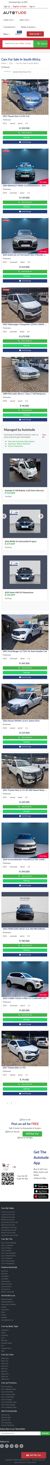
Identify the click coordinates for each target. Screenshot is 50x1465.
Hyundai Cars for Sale (8, 1230)
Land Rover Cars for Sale (9, 1222)
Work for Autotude (7, 1292)
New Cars (24, 20)
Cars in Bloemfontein (8, 1256)
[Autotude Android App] (41, 1186)
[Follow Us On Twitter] (2, 1446)
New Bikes (4, 1279)
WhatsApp (26, 137)
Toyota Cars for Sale (8, 1212)
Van (2, 1345)
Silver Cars (4, 1363)
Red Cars (4, 1371)
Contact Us (5, 1309)
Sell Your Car (32, 1134)
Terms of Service (19, 1462)
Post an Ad (34, 34)
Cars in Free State (7, 1392)
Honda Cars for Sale (8, 1217)
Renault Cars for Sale (8, 1232)
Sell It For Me (5, 1420)
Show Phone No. (26, 132)
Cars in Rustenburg (7, 1263)
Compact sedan (6, 1343)
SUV (2, 1338)
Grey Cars (4, 1366)
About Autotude (6, 1299)
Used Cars (8, 20)
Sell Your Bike (6, 1417)
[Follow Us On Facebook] (7, 1446)
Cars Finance (5, 1289)
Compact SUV (6, 1348)
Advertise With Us (7, 1302)
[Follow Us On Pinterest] (12, 1446)
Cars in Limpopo (6, 1399)
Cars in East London (8, 1261)
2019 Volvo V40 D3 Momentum (19, 593)
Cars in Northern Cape (8, 1402)
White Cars (5, 1358)
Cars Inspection (6, 1422)
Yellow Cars (5, 1379)
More (18, 34)
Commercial (9, 27)
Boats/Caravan (28, 27)
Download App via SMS (18, 2)
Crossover (4, 1335)
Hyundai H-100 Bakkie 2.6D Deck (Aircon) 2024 (26, 491)
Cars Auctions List (7, 1320)
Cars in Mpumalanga (8, 1405)
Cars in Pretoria (6, 1248)
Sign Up (7, 7)
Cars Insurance (6, 1286)
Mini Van (4, 1340)
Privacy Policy (31, 1462)
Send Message (26, 142)
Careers (3, 1307)
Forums (3, 1315)
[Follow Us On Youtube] (21, 1446)
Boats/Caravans (6, 1284)
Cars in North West (7, 1397)
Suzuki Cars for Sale (8, 1214)
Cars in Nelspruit (6, 1258)
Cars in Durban (6, 1250)
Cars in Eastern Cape (8, 1394)
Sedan (3, 1332)
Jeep (2, 1351)
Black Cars (4, 1361)
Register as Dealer (20, 7)
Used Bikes (5, 1276)
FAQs (3, 1312)
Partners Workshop (7, 1425)
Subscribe (45, 1433)
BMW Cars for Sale (7, 1219)
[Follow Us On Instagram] (16, 1446)
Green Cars (5, 1374)
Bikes (6, 34)
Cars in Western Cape (8, 1389)
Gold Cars (4, 1376)
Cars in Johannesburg (8, 1243)
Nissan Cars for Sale (8, 1225)
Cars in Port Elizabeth (8, 1253)
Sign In (32, 7)
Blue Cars (4, 1369)
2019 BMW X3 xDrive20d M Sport (20, 541)
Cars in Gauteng (6, 1386)
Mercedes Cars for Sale (9, 1227)
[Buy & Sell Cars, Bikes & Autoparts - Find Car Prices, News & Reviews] (15, 12)
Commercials (5, 1281)
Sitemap (4, 1317)
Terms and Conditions (8, 1304)
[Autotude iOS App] (41, 1191)
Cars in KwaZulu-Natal (8, 1407)
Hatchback (5, 1330)
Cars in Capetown (7, 1245)
